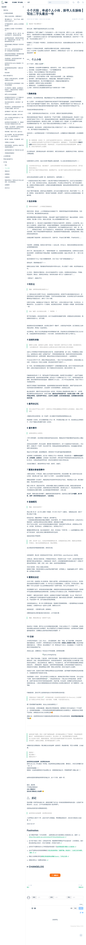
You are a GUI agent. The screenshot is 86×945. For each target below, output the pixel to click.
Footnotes (32, 830)
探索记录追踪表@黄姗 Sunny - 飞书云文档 (54, 856)
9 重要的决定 (33, 577)
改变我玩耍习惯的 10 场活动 (65, 846)
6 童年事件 (32, 428)
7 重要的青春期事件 (36, 469)
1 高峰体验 (31, 93)
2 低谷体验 (32, 201)
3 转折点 (31, 284)
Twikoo (78, 926)
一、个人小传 (34, 59)
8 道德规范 (32, 502)
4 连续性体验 (33, 339)
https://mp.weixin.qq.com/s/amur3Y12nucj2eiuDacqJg (46, 837)
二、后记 (31, 798)
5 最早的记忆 (33, 404)
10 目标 (30, 636)
